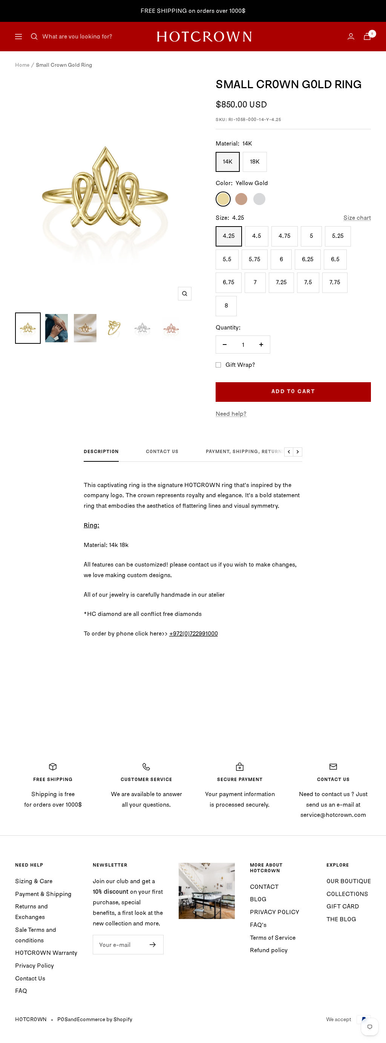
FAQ (21, 990)
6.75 (228, 282)
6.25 (308, 259)
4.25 (229, 235)
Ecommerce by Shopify (104, 1019)
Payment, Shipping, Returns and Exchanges (268, 452)
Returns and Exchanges (31, 911)
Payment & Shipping (43, 893)
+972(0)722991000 (193, 633)
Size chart (357, 217)
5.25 (338, 235)
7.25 (281, 282)
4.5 (256, 235)
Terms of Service (273, 937)
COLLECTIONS (347, 893)
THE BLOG (341, 919)
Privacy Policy (34, 965)
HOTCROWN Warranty (46, 952)
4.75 (285, 235)
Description (101, 452)
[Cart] (367, 36)
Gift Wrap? (240, 364)
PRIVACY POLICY (274, 912)
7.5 (308, 282)
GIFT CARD (342, 906)
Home (22, 65)
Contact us (162, 452)
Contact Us (30, 978)
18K (255, 161)
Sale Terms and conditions (35, 934)
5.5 (227, 259)
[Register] (153, 944)
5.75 (254, 259)
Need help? (231, 413)
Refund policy (269, 950)
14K (228, 161)
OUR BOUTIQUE (348, 881)
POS (62, 1019)
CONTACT (264, 886)
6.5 (335, 259)
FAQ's (258, 924)
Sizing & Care (33, 881)
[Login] (351, 36)
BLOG (258, 899)
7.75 (334, 282)
